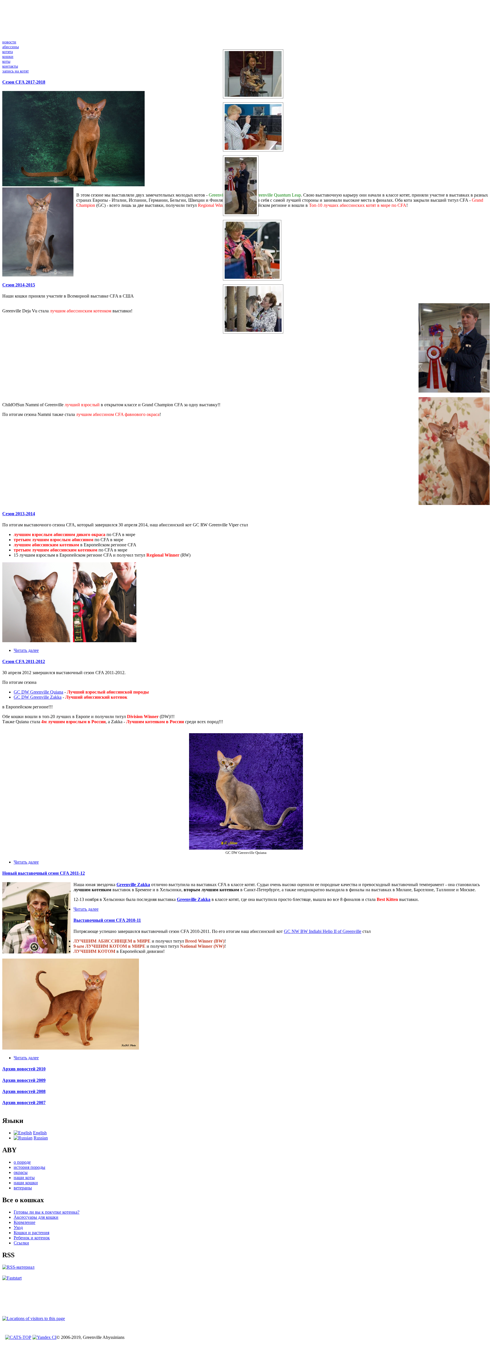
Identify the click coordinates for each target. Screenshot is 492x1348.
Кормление (24, 1222)
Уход (18, 1227)
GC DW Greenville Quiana (38, 692)
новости (9, 42)
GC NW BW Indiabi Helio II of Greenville (322, 931)
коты (6, 61)
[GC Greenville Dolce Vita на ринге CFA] (252, 280)
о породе (22, 1162)
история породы (29, 1167)
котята (7, 51)
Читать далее (26, 650)
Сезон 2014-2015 (18, 284)
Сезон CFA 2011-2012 (23, 661)
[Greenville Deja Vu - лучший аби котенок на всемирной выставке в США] (241, 215)
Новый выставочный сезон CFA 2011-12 (43, 873)
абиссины (10, 47)
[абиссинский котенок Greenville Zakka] (36, 951)
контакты (10, 66)
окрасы (21, 1172)
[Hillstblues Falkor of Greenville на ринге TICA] (253, 151)
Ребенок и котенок (32, 1237)
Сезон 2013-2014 (18, 513)
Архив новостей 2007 (24, 1102)
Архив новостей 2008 (24, 1091)
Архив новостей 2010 (24, 1068)
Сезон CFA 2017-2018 (23, 82)
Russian (41, 1137)
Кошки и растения (31, 1232)
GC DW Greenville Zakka (38, 697)
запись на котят (15, 71)
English (40, 1132)
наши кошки (26, 1182)
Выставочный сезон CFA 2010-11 (107, 920)
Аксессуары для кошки (36, 1217)
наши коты (24, 1177)
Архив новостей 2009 (24, 1080)
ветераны (23, 1187)
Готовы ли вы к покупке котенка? (46, 1212)
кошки (7, 56)
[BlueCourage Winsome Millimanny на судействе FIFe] (253, 98)
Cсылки (21, 1242)
